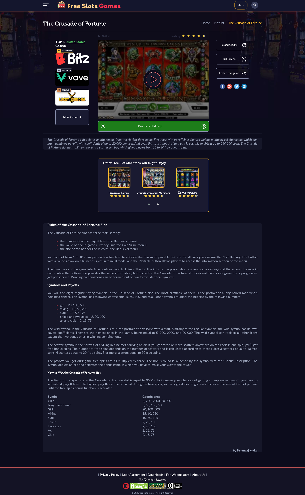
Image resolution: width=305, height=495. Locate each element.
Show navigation (46, 5)
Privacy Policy (109, 475)
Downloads (155, 475)
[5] (203, 36)
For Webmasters (177, 475)
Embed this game (229, 73)
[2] (188, 36)
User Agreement (133, 475)
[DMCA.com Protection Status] (139, 488)
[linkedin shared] (244, 86)
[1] (183, 36)
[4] (198, 36)
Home (205, 23)
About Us (198, 475)
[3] (193, 36)
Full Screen (229, 59)
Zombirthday (187, 192)
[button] (151, 204)
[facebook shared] (222, 86)
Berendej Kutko (247, 450)
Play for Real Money (150, 126)
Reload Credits (229, 45)
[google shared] (229, 86)
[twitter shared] (237, 86)
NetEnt (219, 23)
